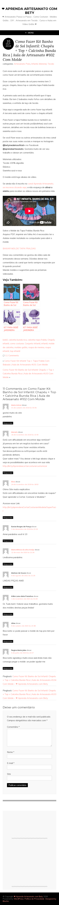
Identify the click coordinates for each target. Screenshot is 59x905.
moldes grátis (20, 347)
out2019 (8, 44)
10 (8, 41)
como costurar (17, 343)
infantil (44, 343)
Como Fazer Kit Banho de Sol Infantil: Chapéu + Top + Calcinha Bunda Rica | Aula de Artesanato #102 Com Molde (29, 50)
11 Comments (12, 355)
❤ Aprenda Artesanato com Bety (29, 11)
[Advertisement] (29, 863)
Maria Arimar (16, 405)
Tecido (50, 64)
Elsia (13, 482)
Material (43, 64)
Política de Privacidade (34, 899)
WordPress (19, 899)
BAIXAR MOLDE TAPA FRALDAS (19, 248)
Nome (10, 752)
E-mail (10, 763)
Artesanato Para (22, 64)
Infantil (34, 64)
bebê (5, 339)
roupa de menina (36, 347)
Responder (7, 423)
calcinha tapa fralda (37, 339)
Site (9, 774)
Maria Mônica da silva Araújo (22, 550)
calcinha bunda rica (18, 339)
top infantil (15, 351)
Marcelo (14, 432)
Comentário (13, 727)
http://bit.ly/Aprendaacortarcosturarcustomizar (25, 466)
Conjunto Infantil (32, 343)
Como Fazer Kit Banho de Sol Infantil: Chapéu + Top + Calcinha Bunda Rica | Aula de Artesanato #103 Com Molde (28, 373)
